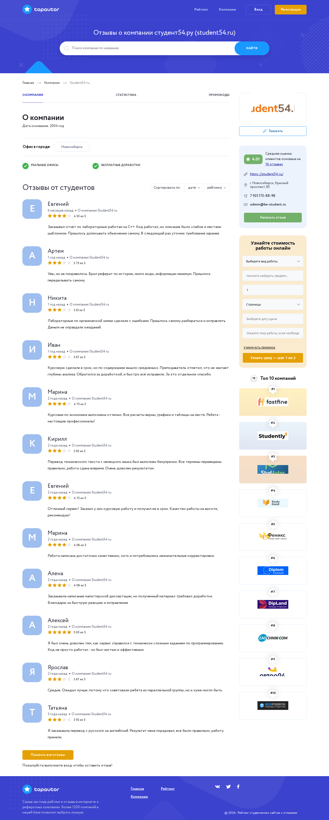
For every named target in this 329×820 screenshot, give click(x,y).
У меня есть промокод (259, 347)
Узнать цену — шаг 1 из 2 (273, 357)
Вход (258, 9)
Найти (252, 48)
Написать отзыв (273, 217)
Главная (28, 82)
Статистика (126, 95)
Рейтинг (201, 9)
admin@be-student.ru (268, 205)
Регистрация (291, 9)
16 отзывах (274, 164)
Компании (227, 9)
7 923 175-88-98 (262, 196)
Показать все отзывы (48, 755)
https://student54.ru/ (266, 174)
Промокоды (219, 95)
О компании (32, 95)
